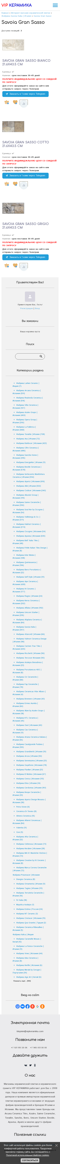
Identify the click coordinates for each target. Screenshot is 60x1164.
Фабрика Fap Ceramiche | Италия (26, 686)
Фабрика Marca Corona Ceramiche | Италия (30, 869)
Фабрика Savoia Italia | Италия (24, 628)
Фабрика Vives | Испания (29, 953)
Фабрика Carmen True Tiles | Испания (27, 647)
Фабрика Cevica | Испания (30, 778)
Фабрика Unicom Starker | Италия (26, 614)
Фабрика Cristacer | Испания (30, 918)
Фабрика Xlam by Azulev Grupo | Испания (29, 712)
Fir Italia (21, 900)
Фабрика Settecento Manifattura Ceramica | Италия (29, 476)
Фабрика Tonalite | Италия (30, 434)
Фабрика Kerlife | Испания (29, 965)
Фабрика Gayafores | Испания (31, 765)
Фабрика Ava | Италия (28, 438)
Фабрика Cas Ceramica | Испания (25, 731)
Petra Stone (23, 807)
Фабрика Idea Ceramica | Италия (25, 959)
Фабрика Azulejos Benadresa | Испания (28, 664)
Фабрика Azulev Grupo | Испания (25, 414)
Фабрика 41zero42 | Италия (30, 634)
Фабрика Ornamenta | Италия (30, 884)
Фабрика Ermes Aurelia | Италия (25, 705)
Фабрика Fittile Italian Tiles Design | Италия (30, 549)
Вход (37, 308)
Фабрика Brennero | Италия (30, 699)
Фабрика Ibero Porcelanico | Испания (27, 571)
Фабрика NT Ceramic (27, 913)
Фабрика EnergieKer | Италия (30, 462)
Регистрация (26, 308)
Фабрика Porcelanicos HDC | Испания (27, 671)
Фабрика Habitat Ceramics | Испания (27, 526)
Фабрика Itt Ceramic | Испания (24, 590)
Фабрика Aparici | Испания (30, 481)
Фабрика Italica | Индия (23, 934)
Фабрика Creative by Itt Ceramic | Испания (29, 862)
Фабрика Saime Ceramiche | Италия (27, 504)
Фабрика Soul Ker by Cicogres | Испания (28, 511)
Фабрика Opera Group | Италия (25, 421)
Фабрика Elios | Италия (28, 783)
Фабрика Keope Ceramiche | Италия (27, 794)
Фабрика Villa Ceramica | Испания (25, 406)
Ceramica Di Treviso (26, 811)
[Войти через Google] (37, 1006)
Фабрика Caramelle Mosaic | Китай (27, 940)
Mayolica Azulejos (25, 904)
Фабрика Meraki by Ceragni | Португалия (27, 971)
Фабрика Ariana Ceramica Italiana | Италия (30, 738)
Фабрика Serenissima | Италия (31, 760)
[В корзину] (7, 102)
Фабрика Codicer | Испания (31, 490)
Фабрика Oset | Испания (29, 725)
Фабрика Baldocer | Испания (31, 443)
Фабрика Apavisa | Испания (30, 536)
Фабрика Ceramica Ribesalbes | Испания (28, 929)
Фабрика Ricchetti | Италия (30, 653)
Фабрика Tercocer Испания (30, 658)
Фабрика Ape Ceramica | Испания (25, 583)
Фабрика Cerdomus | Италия (31, 787)
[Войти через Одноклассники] (42, 1006)
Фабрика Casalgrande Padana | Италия (28, 746)
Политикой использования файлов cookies (27, 1155)
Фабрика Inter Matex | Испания (24, 556)
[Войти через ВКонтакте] (22, 1006)
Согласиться (30, 1160)
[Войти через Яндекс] (32, 1006)
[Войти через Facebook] (27, 1006)
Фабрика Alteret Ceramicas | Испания (27, 822)
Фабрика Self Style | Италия (30, 577)
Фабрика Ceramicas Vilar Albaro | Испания (29, 693)
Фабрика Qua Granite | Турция (31, 922)
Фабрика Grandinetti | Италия (31, 751)
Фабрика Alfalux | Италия (29, 608)
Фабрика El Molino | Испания (31, 774)
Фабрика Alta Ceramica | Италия (25, 838)
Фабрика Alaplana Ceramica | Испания (27, 621)
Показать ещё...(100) (22, 981)
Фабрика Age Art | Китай (28, 977)
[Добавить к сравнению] (24, 104)
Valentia (21, 827)
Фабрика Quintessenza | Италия (25, 564)
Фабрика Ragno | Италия (29, 596)
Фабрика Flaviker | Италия (29, 769)
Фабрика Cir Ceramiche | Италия (25, 678)
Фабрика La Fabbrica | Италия (24, 428)
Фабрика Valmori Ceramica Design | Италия (29, 640)
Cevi (19, 832)
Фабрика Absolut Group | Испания (25, 496)
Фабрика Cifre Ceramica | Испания (26, 449)
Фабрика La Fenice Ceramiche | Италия (28, 948)
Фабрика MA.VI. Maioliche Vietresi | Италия (30, 854)
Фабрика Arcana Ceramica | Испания (27, 392)
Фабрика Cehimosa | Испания (31, 844)
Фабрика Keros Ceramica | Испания (26, 602)
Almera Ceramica (25, 816)
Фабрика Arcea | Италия (29, 756)
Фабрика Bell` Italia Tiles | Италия (26, 542)
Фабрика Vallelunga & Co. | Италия (26, 518)
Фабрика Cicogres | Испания (31, 531)
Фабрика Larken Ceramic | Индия (26, 385)
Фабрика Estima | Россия (29, 909)
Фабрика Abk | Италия (28, 486)
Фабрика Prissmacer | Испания (26, 875)
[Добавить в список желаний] (15, 102)
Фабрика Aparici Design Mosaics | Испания (29, 801)
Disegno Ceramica (25, 879)
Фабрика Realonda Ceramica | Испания (28, 399)
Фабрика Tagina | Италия (29, 888)
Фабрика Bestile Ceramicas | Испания (27, 468)
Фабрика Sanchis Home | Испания (25, 456)
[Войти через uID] (17, 1006)
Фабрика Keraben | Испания (30, 848)
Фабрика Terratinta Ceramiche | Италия (28, 894)
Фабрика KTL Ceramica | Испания (25, 719)
